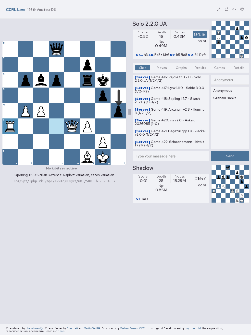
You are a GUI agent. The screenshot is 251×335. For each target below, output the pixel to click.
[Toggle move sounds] (234, 9)
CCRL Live (15, 10)
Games (219, 68)
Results (200, 68)
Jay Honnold (193, 328)
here (61, 331)
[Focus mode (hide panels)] (219, 9)
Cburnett (72, 328)
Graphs (181, 68)
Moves (162, 68)
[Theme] (242, 9)
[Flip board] (226, 9)
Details (239, 68)
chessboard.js (34, 328)
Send (230, 156)
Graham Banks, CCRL (133, 328)
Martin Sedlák (92, 328)
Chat (142, 68)
